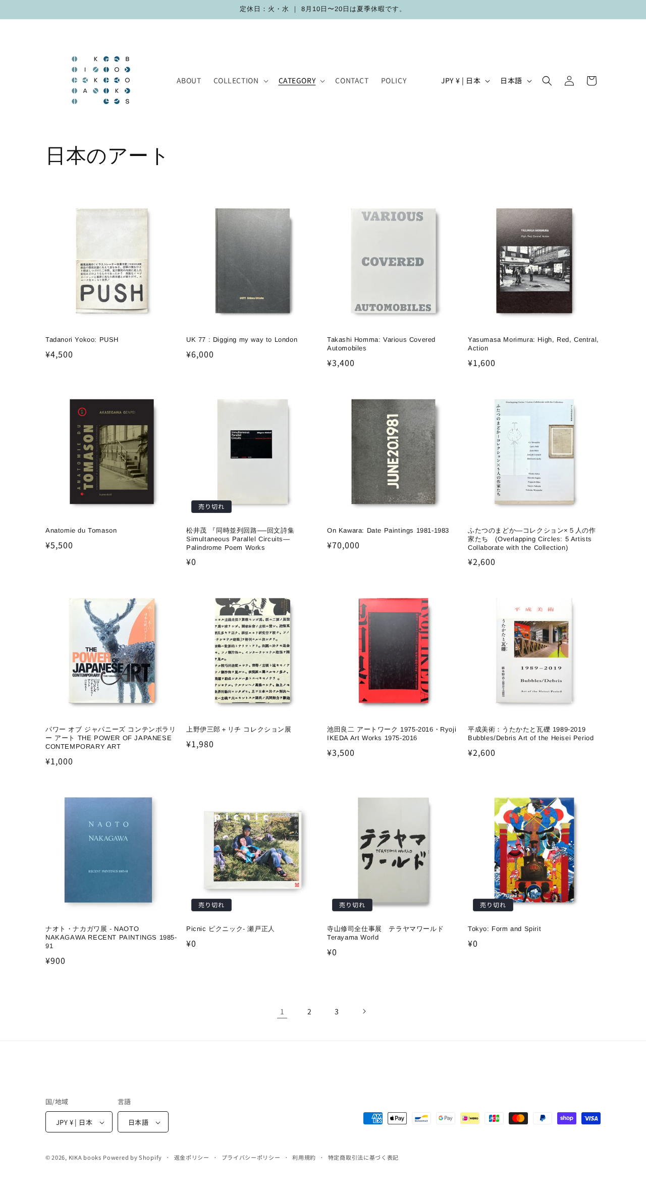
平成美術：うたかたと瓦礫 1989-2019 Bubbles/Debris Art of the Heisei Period (531, 734)
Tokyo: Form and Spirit (504, 929)
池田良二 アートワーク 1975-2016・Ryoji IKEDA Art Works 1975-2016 (391, 734)
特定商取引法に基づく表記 (363, 1157)
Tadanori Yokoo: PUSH (82, 339)
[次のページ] (364, 1011)
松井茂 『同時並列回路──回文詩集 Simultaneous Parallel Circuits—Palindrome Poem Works (243, 539)
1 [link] (282, 1011)
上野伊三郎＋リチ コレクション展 (239, 729)
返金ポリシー (191, 1157)
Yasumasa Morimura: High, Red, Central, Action (533, 344)
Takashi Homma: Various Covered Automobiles (381, 344)
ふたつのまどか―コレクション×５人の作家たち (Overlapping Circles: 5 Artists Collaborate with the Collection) (532, 539)
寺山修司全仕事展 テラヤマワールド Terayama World (385, 933)
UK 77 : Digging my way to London (241, 339)
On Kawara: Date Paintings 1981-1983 (388, 530)
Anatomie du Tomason (81, 530)
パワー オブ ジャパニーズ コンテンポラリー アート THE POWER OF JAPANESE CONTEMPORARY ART (110, 738)
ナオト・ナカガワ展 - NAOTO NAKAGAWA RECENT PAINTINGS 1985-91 (111, 937)
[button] (240, 80)
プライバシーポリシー (251, 1157)
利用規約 (304, 1157)
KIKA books (85, 1158)
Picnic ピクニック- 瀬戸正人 (230, 929)
